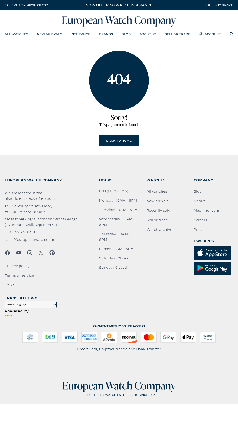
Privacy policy (17, 266)
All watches (156, 191)
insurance (80, 34)
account (213, 34)
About (199, 201)
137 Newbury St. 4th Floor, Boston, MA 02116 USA (28, 209)
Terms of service (19, 275)
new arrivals (49, 34)
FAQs (9, 285)
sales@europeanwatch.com (26, 5)
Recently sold (158, 210)
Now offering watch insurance (119, 5)
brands (106, 34)
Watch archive (159, 229)
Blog (198, 191)
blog (126, 34)
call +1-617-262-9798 (219, 5)
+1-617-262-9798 (20, 232)
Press (198, 229)
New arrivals (157, 201)
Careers (200, 220)
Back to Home (119, 140)
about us (147, 34)
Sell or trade (157, 220)
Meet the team (206, 210)
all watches (16, 34)
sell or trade (177, 34)
